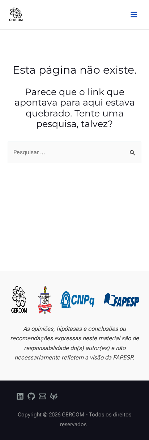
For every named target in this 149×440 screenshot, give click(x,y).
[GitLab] (54, 396)
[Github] (31, 396)
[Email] (42, 396)
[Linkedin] (20, 396)
